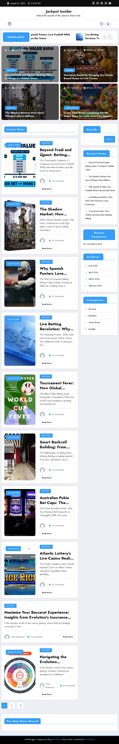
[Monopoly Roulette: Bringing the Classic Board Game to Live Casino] (89, 64)
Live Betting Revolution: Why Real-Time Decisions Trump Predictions (55, 326)
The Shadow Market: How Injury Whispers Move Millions (24, 114)
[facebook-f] (93, 3)
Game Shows (71, 107)
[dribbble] (101, 3)
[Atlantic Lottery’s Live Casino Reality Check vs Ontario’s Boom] (19, 569)
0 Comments (58, 181)
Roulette (69, 70)
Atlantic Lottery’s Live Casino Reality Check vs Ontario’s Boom (57, 556)
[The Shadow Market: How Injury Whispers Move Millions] (23, 101)
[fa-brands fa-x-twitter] (97, 3)
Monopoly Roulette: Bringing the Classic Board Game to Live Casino (88, 76)
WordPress (56, 739)
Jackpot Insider (59, 11)
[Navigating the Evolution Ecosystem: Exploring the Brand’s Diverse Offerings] (19, 672)
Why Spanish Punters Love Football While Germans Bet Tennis (36, 36)
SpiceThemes (89, 739)
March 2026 (94, 279)
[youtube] (109, 3)
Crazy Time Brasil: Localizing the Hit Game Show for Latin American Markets (88, 114)
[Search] (102, 24)
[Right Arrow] (110, 37)
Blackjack (11, 70)
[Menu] (9, 23)
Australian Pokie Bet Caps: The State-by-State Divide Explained (55, 500)
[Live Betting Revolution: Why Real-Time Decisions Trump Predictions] (19, 340)
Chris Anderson (72, 50)
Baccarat (11, 107)
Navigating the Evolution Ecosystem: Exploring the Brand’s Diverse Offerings (54, 659)
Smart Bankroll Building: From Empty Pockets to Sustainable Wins (55, 444)
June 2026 (93, 265)
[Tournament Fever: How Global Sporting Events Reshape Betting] (19, 399)
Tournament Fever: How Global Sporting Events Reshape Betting (57, 385)
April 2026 (93, 272)
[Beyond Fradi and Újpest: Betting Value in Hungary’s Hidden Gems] (30, 64)
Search (92, 129)
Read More (47, 189)
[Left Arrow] (104, 37)
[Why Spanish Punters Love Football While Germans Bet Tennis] (19, 283)
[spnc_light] (108, 24)
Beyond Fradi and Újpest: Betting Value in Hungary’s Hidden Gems (29, 76)
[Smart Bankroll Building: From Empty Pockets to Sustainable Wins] (19, 456)
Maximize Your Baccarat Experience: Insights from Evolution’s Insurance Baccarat (36, 615)
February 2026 (95, 285)
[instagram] (105, 3)
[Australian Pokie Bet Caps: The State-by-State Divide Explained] (19, 512)
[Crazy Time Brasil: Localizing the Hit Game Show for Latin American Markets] (89, 101)
